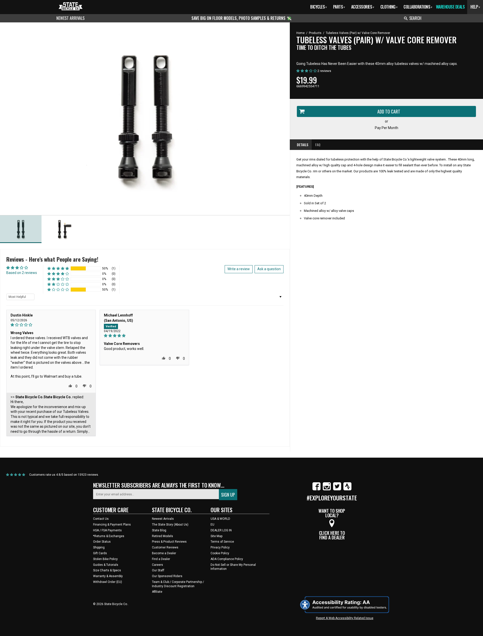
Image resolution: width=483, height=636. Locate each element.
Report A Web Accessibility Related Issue (344, 618)
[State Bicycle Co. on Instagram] (327, 489)
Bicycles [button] (318, 7)
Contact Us (101, 519)
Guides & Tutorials (105, 565)
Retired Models (162, 536)
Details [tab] (302, 144)
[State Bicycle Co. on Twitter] (337, 489)
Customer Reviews (165, 547)
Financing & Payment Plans (112, 524)
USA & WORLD (220, 519)
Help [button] (475, 7)
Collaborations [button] (418, 7)
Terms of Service (222, 541)
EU (212, 524)
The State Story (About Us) (170, 524)
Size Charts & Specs (107, 570)
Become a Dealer (164, 553)
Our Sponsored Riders (167, 576)
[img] (51, 325)
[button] (58, 268)
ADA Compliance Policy (227, 559)
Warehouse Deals (450, 7)
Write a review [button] (238, 269)
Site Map (216, 536)
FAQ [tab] (317, 144)
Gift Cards (100, 553)
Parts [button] (339, 7)
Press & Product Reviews (169, 541)
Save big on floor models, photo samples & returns (239, 18)
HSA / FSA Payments (107, 530)
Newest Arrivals (70, 18)
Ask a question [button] (269, 269)
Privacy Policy (220, 547)
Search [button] (415, 18)
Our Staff (158, 570)
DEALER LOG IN (221, 530)
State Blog (159, 530)
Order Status (102, 541)
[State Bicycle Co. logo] (71, 6)
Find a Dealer (161, 559)
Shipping (99, 547)
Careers (157, 565)
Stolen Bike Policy (105, 559)
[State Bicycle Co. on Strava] (347, 489)
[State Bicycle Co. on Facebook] (316, 489)
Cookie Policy (220, 553)
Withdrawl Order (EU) (107, 582)
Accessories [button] (362, 7)
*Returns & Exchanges (108, 536)
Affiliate (157, 591)
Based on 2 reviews (21, 273)
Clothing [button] (389, 7)
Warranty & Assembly (108, 576)
